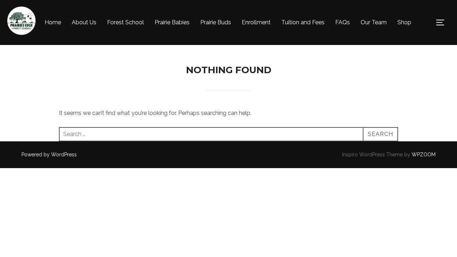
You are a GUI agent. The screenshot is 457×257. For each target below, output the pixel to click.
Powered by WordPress (49, 154)
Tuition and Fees (303, 22)
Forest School (125, 22)
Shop (404, 22)
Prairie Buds (215, 22)
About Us (84, 22)
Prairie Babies (172, 22)
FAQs (342, 22)
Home (53, 22)
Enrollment (256, 22)
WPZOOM (424, 154)
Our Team (374, 22)
